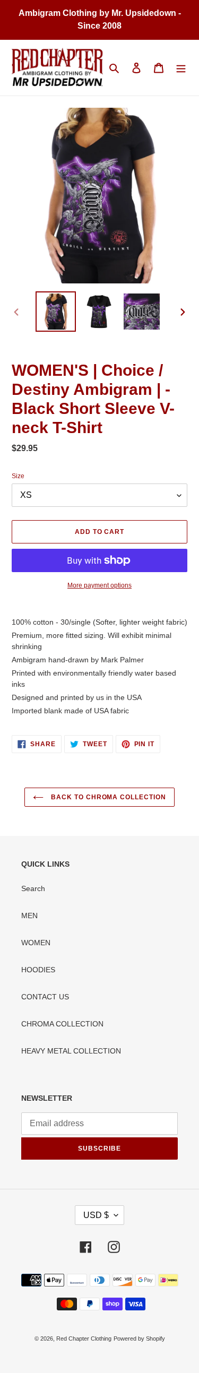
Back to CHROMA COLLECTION (107, 797)
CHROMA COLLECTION (62, 1024)
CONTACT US (45, 996)
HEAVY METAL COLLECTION (71, 1051)
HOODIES (38, 969)
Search (33, 888)
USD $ (96, 1215)
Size (18, 476)
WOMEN (35, 942)
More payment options (99, 585)
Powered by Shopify (139, 1338)
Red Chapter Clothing (83, 1338)
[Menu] (181, 68)
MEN (29, 915)
